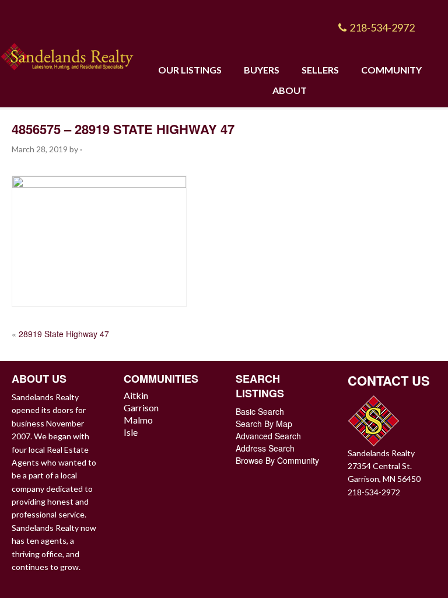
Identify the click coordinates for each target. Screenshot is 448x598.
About (289, 90)
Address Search (265, 448)
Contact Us (389, 380)
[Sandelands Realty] (67, 55)
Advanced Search (268, 436)
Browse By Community (277, 460)
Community (391, 69)
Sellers (320, 69)
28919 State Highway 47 (64, 334)
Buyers (261, 69)
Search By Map (264, 423)
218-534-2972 (382, 27)
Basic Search (260, 411)
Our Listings (190, 69)
